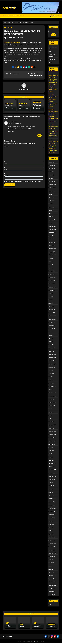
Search (53, 27)
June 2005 (51, 485)
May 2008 (50, 376)
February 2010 (51, 309)
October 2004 (51, 511)
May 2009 (50, 338)
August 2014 (51, 200)
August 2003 (51, 556)
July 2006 (50, 447)
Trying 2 (50, 51)
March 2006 (51, 460)
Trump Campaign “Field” (8, 626)
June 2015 (50, 194)
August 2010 (51, 290)
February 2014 (51, 207)
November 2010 (52, 280)
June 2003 (51, 562)
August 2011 (51, 258)
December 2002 (52, 582)
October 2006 (51, 437)
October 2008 (51, 360)
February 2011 (51, 271)
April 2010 (50, 303)
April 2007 (50, 418)
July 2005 (50, 482)
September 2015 (52, 187)
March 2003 (51, 572)
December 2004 (52, 505)
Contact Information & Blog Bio (15, 15)
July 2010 (50, 293)
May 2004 (50, 527)
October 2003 (51, 550)
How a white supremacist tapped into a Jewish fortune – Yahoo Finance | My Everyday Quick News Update (53, 115)
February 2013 (51, 219)
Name (5, 163)
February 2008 (51, 386)
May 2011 (50, 267)
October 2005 (51, 473)
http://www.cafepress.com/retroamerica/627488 (19, 128)
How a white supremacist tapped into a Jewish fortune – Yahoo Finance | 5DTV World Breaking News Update (53, 130)
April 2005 (50, 492)
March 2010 (51, 306)
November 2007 (52, 396)
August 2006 (51, 444)
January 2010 (51, 312)
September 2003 (52, 553)
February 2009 (51, 348)
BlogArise (35, 641)
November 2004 (52, 508)
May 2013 (50, 213)
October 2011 (51, 251)
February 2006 (51, 463)
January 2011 (51, 274)
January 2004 (51, 540)
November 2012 (52, 229)
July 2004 (50, 521)
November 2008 (52, 357)
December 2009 (52, 316)
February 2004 (51, 537)
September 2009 (52, 325)
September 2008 (52, 364)
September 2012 (52, 232)
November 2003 (52, 546)
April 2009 (50, 341)
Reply (39, 135)
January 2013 (51, 223)
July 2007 (50, 409)
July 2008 (50, 370)
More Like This (9, 105)
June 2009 (51, 335)
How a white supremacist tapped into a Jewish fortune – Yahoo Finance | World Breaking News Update (53, 145)
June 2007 (51, 412)
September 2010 (52, 287)
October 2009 (51, 322)
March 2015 (51, 197)
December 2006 (52, 431)
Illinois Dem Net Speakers (13, 73)
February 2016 (51, 181)
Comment (6, 146)
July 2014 (50, 203)
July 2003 (50, 559)
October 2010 (51, 284)
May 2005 (50, 489)
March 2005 (51, 495)
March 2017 (51, 171)
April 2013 (50, 216)
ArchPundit (9, 7)
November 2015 (52, 184)
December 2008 (52, 354)
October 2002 (51, 588)
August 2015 (51, 191)
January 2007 (51, 428)
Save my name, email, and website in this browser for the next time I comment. (23, 181)
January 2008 (51, 389)
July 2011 (50, 261)
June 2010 (50, 296)
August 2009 (51, 328)
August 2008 (51, 367)
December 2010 (52, 277)
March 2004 (51, 534)
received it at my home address (12, 42)
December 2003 (52, 543)
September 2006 (52, 441)
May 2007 (50, 415)
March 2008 (51, 383)
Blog (49, 604)
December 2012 (52, 226)
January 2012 (51, 245)
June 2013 (50, 210)
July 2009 (50, 332)
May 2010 (50, 300)
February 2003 (51, 575)
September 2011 (52, 255)
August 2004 (51, 517)
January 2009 (51, 351)
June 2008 (51, 373)
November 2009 (52, 319)
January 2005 (51, 501)
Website (6, 175)
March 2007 (51, 421)
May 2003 (50, 566)
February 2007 (51, 425)
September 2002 (52, 591)
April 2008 (50, 380)
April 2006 (50, 457)
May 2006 (50, 453)
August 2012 (51, 235)
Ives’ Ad (21, 105)
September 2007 (52, 402)
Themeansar (41, 641)
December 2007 (52, 392)
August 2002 (51, 594)
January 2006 (51, 466)
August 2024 (51, 165)
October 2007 (51, 399)
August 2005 (51, 479)
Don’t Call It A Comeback (37, 625)
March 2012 (51, 239)
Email (5, 169)
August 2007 (51, 405)
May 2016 (50, 178)
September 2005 (52, 476)
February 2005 (51, 498)
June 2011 (50, 264)
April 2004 (50, 530)
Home (5, 15)
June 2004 (51, 524)
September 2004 (52, 514)
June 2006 (51, 450)
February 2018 (51, 168)
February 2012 (51, 242)
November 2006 (52, 434)
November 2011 (52, 248)
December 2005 (52, 469)
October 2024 (51, 162)
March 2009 (51, 344)
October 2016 (51, 175)
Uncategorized (8, 27)
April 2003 (50, 569)
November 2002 (52, 585)
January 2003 (51, 578)
